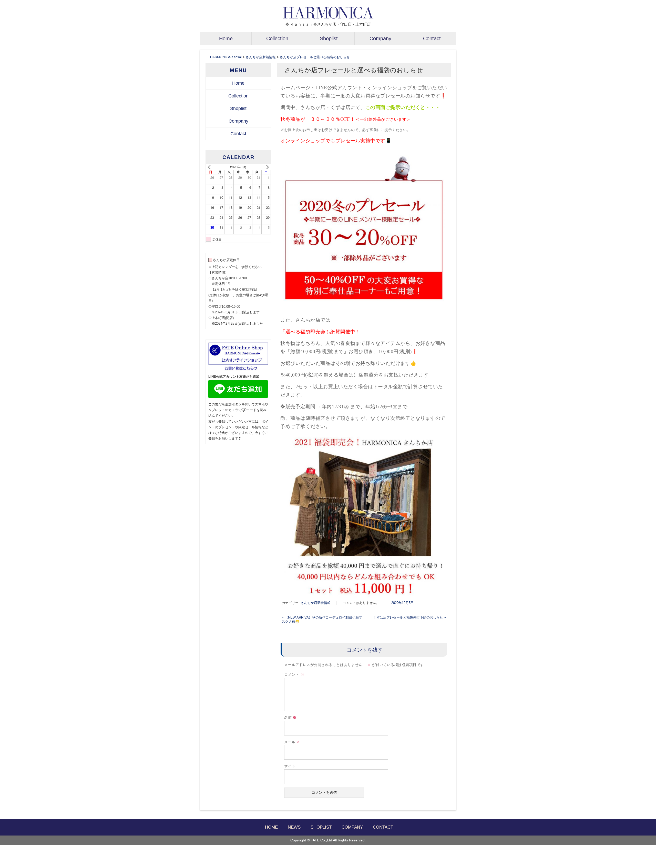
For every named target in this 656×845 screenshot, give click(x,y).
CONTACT (383, 827)
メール (292, 742)
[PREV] (211, 167)
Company (380, 38)
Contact (432, 38)
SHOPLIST (321, 827)
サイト (289, 766)
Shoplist (329, 38)
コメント (294, 675)
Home (226, 38)
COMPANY (352, 827)
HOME (271, 827)
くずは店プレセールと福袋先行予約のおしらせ (409, 617)
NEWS (294, 827)
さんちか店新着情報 (316, 603)
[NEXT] (266, 167)
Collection (277, 38)
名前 (290, 718)
